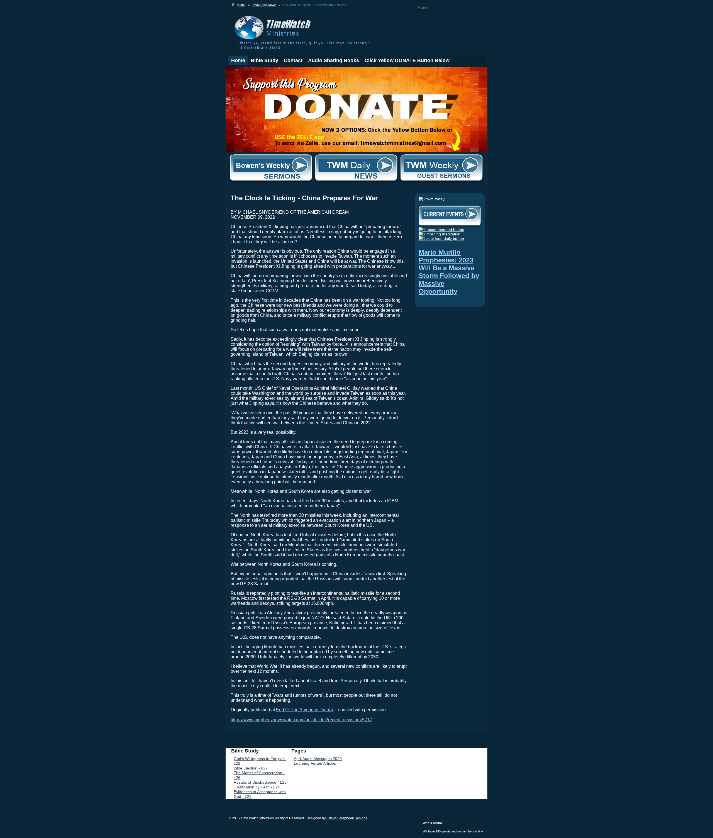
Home (238, 60)
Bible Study (264, 60)
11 (271, 71)
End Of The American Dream (304, 709)
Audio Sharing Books (333, 60)
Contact (293, 60)
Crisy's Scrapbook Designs (346, 818)
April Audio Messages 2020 (318, 758)
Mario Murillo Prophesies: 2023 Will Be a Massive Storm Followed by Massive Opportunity (449, 272)
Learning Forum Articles (315, 763)
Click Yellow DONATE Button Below (407, 60)
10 (267, 71)
